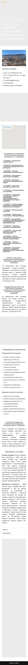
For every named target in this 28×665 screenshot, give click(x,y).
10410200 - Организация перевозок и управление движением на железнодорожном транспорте (13, 249)
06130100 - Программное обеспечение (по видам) (12, 176)
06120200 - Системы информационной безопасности (13, 171)
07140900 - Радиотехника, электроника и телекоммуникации (13, 215)
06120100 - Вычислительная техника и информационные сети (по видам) (13, 166)
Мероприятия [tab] (7, 533)
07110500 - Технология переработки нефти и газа (11, 186)
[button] (14, 161)
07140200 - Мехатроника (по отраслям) (13, 210)
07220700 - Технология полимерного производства (12, 226)
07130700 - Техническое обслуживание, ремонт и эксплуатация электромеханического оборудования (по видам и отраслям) (11, 198)
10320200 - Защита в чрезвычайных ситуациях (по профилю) (12, 243)
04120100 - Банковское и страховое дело (12, 161)
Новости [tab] (5, 529)
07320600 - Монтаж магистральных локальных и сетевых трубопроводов (12, 237)
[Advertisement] (14, 107)
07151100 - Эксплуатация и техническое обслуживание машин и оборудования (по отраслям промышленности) (14, 221)
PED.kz (3, 2)
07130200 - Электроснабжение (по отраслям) (13, 190)
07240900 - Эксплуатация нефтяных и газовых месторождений (12, 232)
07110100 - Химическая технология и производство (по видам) (13, 181)
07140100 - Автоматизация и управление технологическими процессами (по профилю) (13, 205)
